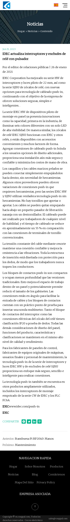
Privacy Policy (46, 482)
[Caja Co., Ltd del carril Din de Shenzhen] (7, 5)
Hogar (21, 31)
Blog (35, 474)
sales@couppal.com (58, 518)
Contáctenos (56, 474)
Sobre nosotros (35, 466)
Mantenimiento (25, 445)
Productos (56, 466)
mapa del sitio (24, 482)
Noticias (33, 31)
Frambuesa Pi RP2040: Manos (34, 438)
